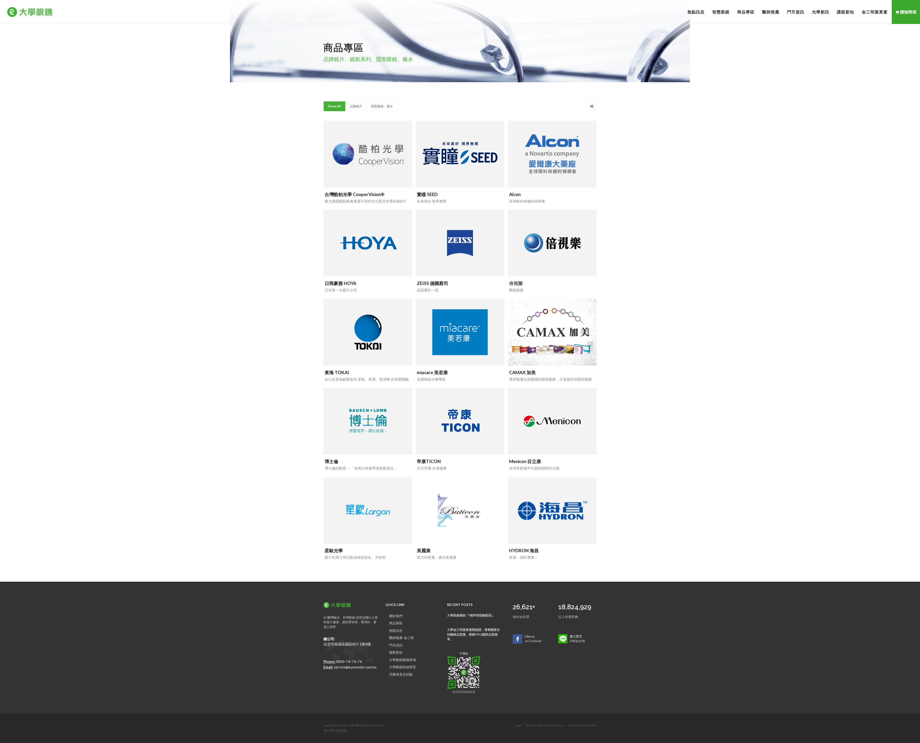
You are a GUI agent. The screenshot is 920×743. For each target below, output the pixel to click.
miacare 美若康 (432, 372)
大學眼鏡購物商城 (402, 660)
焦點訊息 (395, 630)
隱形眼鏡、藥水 (382, 106)
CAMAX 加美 (522, 372)
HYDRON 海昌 (524, 550)
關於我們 (395, 616)
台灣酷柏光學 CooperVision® (354, 194)
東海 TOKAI (337, 372)
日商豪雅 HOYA (340, 283)
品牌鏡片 (356, 106)
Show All (334, 106)
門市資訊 (395, 645)
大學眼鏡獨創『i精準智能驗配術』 (471, 615)
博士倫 (331, 461)
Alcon (515, 194)
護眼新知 (395, 652)
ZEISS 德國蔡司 (432, 283)
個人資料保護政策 (334, 730)
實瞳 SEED (427, 194)
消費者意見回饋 (401, 674)
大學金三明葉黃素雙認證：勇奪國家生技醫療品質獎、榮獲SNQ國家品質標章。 (473, 634)
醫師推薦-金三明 (401, 638)
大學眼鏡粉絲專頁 (402, 667)
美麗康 (424, 550)
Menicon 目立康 (525, 461)
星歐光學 (334, 550)
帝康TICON (429, 461)
